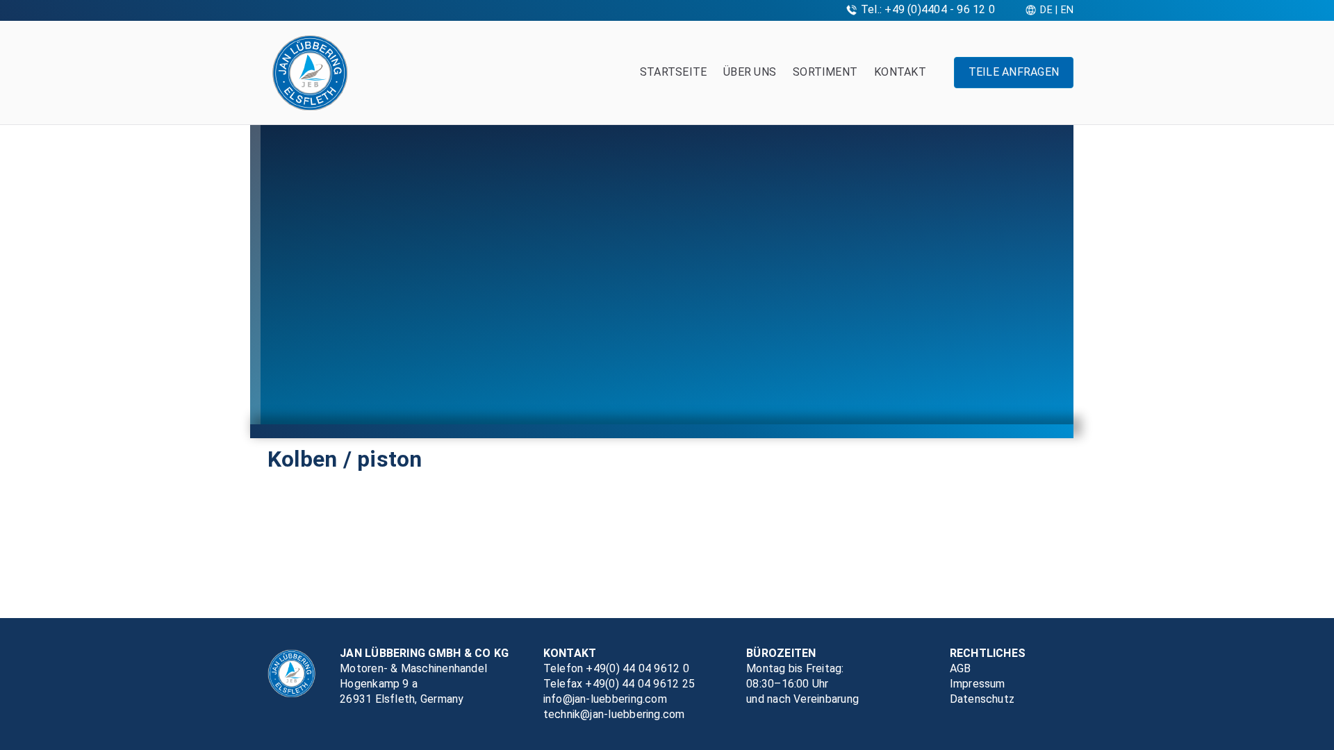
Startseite (673, 71)
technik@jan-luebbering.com (614, 714)
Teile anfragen (1014, 71)
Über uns (749, 71)
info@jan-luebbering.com (605, 699)
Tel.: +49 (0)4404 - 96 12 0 (928, 9)
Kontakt (900, 71)
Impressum (977, 683)
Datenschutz (982, 699)
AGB (960, 668)
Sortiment (825, 71)
